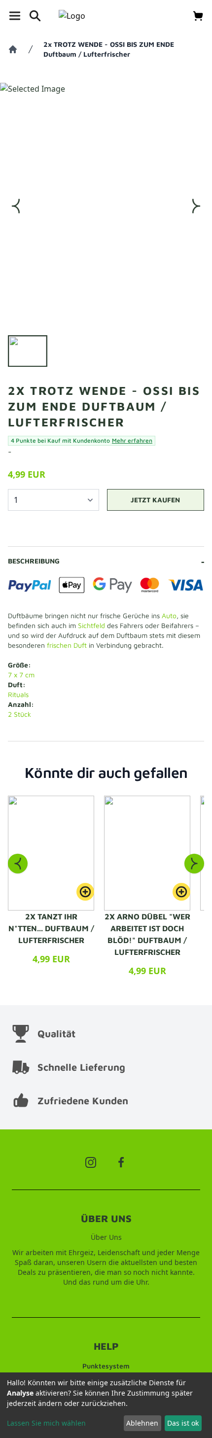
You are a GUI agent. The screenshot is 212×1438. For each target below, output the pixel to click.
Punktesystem (106, 1366)
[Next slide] (194, 864)
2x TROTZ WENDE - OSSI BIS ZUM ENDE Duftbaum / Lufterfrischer (108, 49)
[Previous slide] (18, 864)
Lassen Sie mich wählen (46, 1423)
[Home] (13, 49)
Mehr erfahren (132, 440)
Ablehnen (142, 1423)
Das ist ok (183, 1423)
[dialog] (106, 1405)
